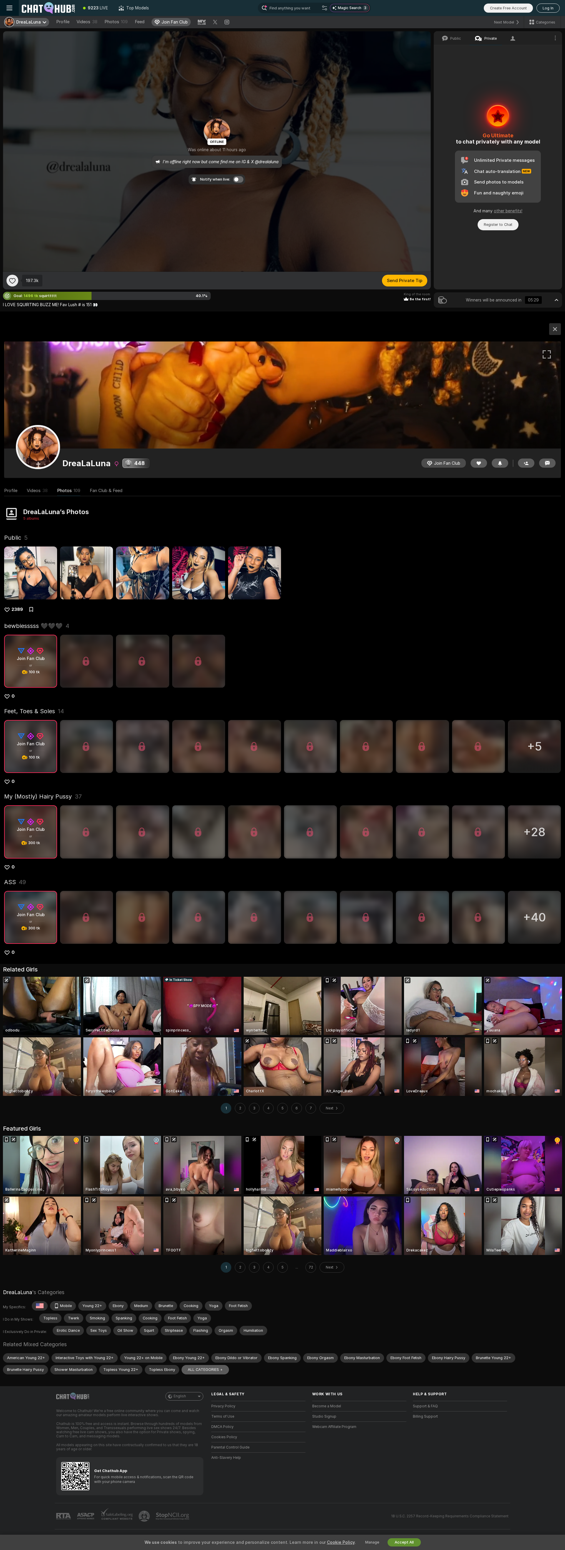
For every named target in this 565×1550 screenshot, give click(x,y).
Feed (139, 21)
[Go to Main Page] (48, 8)
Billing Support (425, 1416)
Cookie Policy (341, 1542)
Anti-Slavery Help (226, 1458)
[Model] (555, 329)
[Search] (324, 8)
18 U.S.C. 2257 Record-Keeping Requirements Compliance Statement (449, 1516)
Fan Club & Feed (106, 490)
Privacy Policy (223, 1406)
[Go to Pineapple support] (145, 1516)
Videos (87, 21)
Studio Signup (324, 1416)
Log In (548, 8)
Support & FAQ (425, 1406)
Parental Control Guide (230, 1447)
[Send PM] (547, 463)
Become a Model (326, 1406)
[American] (40, 1306)
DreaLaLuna (17, 1292)
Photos (116, 21)
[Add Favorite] (12, 280)
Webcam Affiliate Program (334, 1427)
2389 (17, 609)
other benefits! (508, 211)
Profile (62, 21)
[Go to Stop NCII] (173, 1516)
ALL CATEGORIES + (205, 1369)
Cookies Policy (224, 1437)
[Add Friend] (526, 463)
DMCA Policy (222, 1427)
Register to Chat (498, 224)
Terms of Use (222, 1416)
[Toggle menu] (9, 8)
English (180, 1396)
